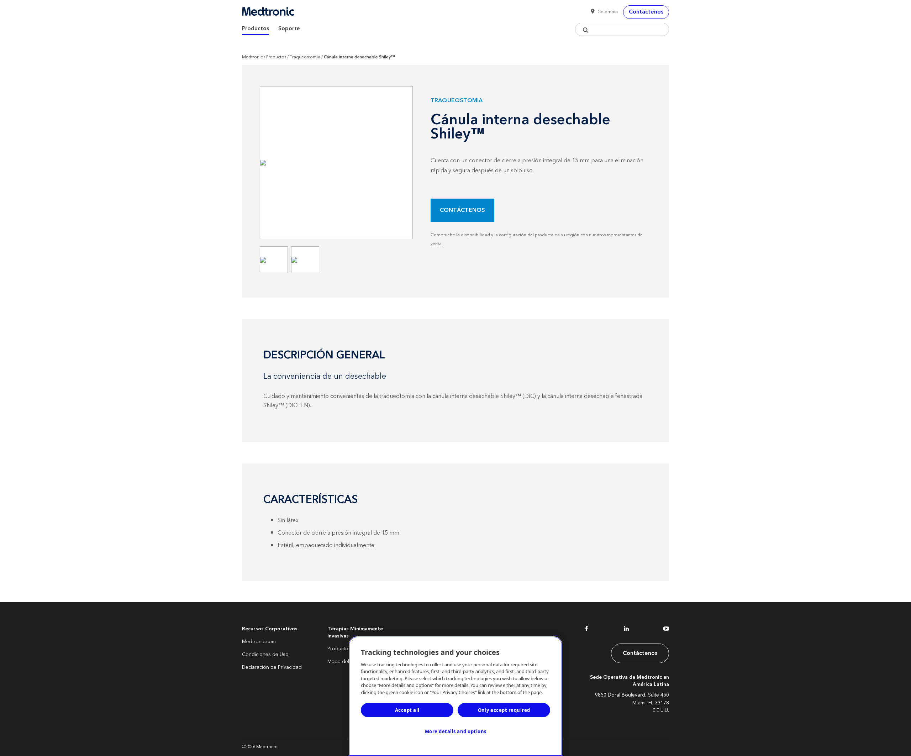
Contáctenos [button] (646, 12)
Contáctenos (462, 210)
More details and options (455, 731)
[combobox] (622, 29)
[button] (603, 12)
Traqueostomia (305, 57)
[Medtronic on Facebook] (586, 630)
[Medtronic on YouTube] (666, 630)
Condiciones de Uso (265, 654)
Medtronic (252, 57)
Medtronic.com (259, 641)
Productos (255, 28)
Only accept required (504, 710)
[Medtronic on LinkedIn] (626, 630)
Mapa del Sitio (343, 661)
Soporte (289, 28)
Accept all (407, 710)
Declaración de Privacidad (272, 667)
